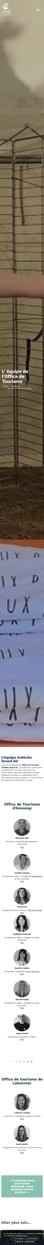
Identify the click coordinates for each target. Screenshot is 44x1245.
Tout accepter (19, 1238)
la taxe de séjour (32, 971)
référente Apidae (34, 910)
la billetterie (37, 876)
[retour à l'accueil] (6, 10)
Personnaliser (32, 1238)
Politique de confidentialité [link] (24, 1242)
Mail (22, 847)
